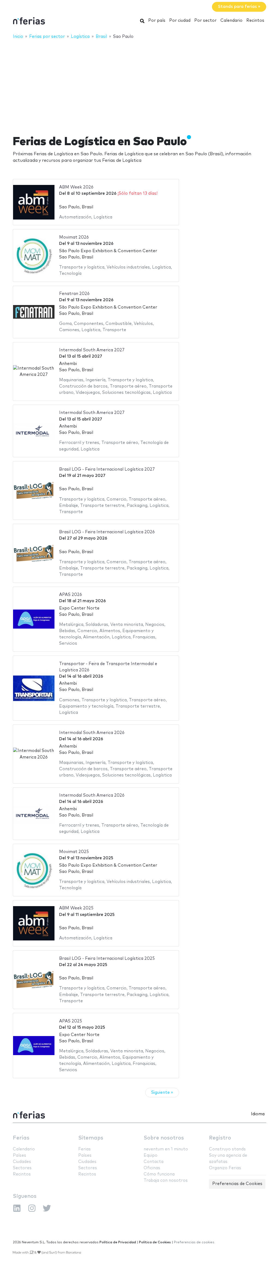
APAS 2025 (70, 1021)
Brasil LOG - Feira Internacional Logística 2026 (107, 532)
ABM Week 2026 (76, 187)
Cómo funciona (159, 1174)
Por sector (205, 21)
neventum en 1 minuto (166, 1149)
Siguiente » (162, 1093)
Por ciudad (179, 21)
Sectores (22, 1168)
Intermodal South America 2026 (92, 733)
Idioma (258, 1114)
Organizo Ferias (225, 1168)
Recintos (255, 21)
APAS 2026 (70, 595)
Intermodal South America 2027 (92, 350)
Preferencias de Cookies (237, 1184)
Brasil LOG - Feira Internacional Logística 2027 (107, 469)
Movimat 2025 (74, 852)
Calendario (231, 21)
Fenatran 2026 (74, 294)
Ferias (21, 1138)
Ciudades (22, 1162)
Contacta (153, 1162)
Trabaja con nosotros (166, 1180)
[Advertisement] (139, 83)
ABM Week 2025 (76, 908)
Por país (156, 21)
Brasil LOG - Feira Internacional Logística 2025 (107, 959)
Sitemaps (90, 1138)
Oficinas (152, 1168)
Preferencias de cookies (194, 1242)
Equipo (150, 1155)
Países (19, 1155)
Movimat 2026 (74, 237)
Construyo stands (227, 1149)
